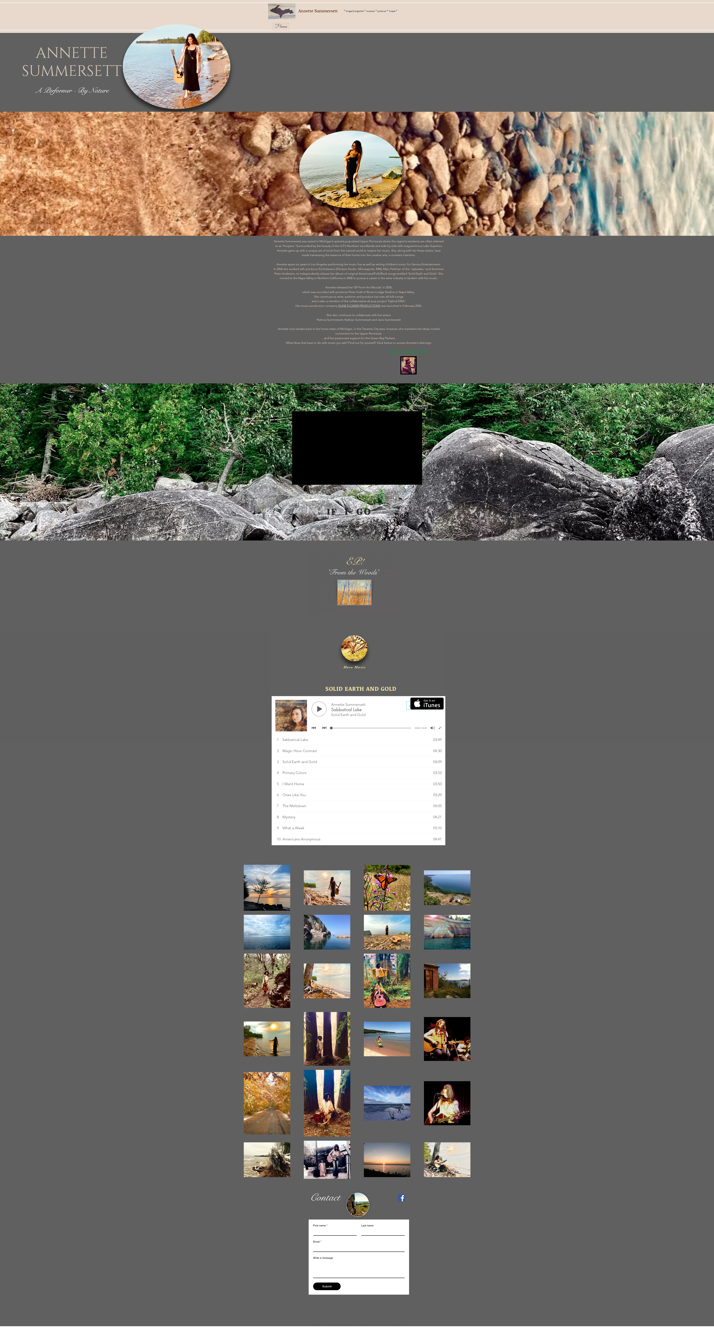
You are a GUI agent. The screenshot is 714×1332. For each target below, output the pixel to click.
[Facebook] (401, 1197)
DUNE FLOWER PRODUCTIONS (359, 306)
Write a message (323, 1257)
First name (320, 1225)
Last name (367, 1225)
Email (317, 1241)
